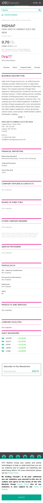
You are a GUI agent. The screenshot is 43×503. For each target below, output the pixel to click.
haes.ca (4, 135)
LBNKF (8, 348)
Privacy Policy (13, 473)
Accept (21, 497)
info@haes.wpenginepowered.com (13, 139)
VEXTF (8, 341)
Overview (6, 67)
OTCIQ (35, 3)
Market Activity (6, 20)
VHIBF (8, 351)
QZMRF (9, 338)
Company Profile (25, 67)
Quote (15, 67)
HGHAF (17, 20)
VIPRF (8, 345)
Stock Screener (10, 15)
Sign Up (35, 371)
